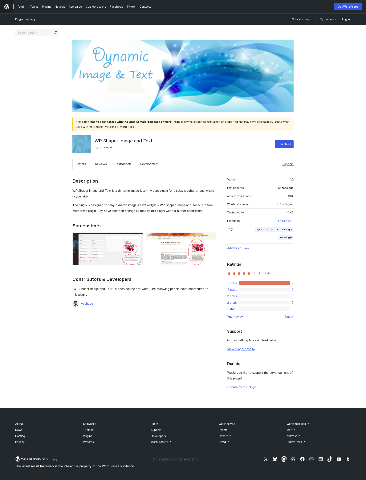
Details (81, 164)
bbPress (293, 436)
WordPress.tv (161, 441)
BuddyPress (296, 441)
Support (288, 164)
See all (289, 317)
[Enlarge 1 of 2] (138, 238)
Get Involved (227, 423)
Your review (235, 317)
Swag (224, 441)
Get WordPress (348, 6)
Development (149, 164)
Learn (154, 423)
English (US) (286, 220)
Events (223, 429)
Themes (88, 429)
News (18, 429)
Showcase (89, 423)
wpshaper (106, 147)
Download (284, 144)
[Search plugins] (55, 32)
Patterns (88, 441)
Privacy (20, 441)
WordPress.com (298, 423)
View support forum (241, 349)
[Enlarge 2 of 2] (211, 238)
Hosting (20, 436)
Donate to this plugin (241, 387)
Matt (291, 429)
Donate (225, 436)
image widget (284, 229)
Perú (54, 459)
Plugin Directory (25, 19)
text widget (285, 237)
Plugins (87, 436)
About (19, 423)
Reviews (101, 164)
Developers (158, 436)
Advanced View (238, 248)
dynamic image (265, 229)
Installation (123, 164)
